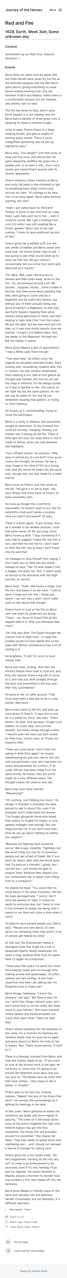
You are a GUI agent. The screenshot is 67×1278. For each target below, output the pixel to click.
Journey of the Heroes (23, 10)
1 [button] (26, 145)
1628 (13, 1226)
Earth (27, 1226)
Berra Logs (16, 1221)
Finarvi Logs (30, 1221)
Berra (20, 1226)
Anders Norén (39, 1271)
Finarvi (35, 1226)
